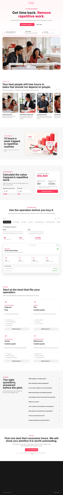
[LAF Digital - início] (31, 2)
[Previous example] (55, 218)
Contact (26, 486)
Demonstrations (28, 484)
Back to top (56, 492)
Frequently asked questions (18, 487)
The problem (6, 484)
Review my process (47, 191)
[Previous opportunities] (56, 89)
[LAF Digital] (7, 468)
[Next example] (58, 218)
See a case (39, 24)
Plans (4, 486)
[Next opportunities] (59, 89)
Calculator (16, 484)
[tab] (7, 222)
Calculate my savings (26, 24)
